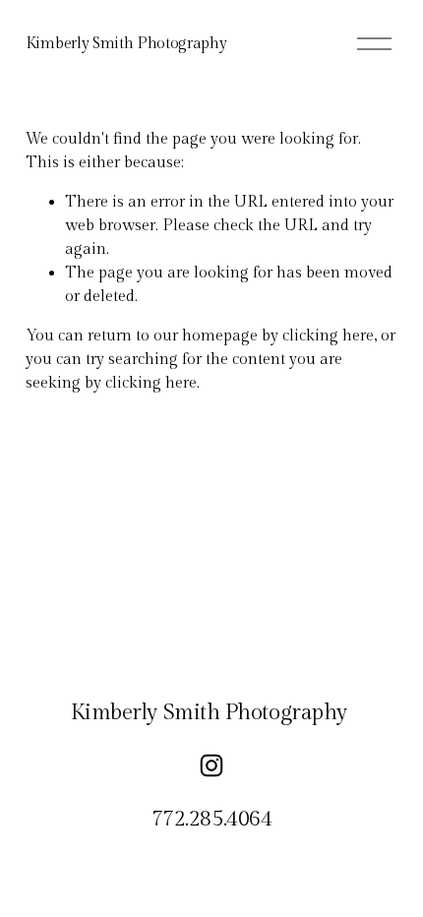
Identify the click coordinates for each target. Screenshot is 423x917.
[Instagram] (211, 765)
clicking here (328, 336)
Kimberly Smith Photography (126, 43)
